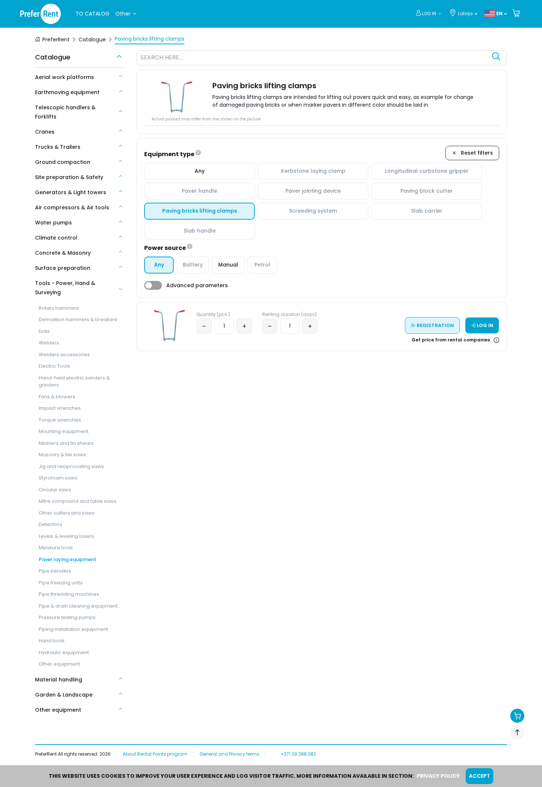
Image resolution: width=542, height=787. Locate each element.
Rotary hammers (59, 308)
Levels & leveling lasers (66, 536)
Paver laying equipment (67, 559)
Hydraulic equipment (64, 652)
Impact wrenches (60, 408)
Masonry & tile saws (62, 454)
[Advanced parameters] (153, 285)
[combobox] (314, 58)
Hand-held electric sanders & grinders (74, 381)
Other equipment (59, 663)
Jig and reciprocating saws (71, 466)
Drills (44, 331)
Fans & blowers (57, 396)
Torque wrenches (60, 419)
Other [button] (123, 13)
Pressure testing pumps (67, 617)
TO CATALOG (93, 13)
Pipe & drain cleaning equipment (78, 605)
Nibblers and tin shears (66, 443)
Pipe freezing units (61, 582)
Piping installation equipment (73, 629)
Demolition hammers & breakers (78, 319)
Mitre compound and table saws (78, 501)
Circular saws (55, 489)
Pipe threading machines (69, 594)
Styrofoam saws (58, 477)
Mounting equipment (63, 431)
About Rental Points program (155, 754)
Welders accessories (64, 354)
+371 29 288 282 (298, 754)
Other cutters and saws (66, 512)
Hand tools (52, 640)
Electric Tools (54, 366)
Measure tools (56, 547)
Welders (49, 342)
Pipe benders (55, 570)
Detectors (50, 524)
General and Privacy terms (229, 754)
